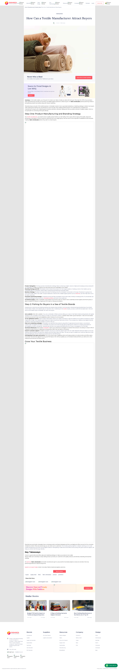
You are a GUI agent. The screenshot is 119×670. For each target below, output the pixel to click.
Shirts (96, 635)
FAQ (77, 645)
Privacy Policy (99, 668)
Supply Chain (62, 642)
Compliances (29, 635)
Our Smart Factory (47, 635)
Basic (96, 650)
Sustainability (29, 642)
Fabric (61, 637)
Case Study (29, 645)
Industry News (38, 7)
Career (77, 640)
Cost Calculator (30, 647)
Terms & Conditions (113, 668)
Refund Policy (106, 668)
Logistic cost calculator (31, 640)
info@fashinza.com (19, 652)
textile (65, 308)
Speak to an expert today (31, 567)
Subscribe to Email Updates (84, 77)
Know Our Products (63, 640)
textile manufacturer (32, 116)
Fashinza (78, 293)
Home (26, 7)
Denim (96, 642)
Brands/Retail (62, 650)
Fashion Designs (63, 635)
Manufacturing (31, 7)
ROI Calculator (30, 650)
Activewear (97, 647)
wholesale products (48, 298)
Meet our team (79, 637)
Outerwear (97, 645)
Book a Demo (59, 571)
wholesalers (46, 327)
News (77, 642)
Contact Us (88, 588)
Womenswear (98, 637)
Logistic (28, 637)
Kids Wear (97, 640)
